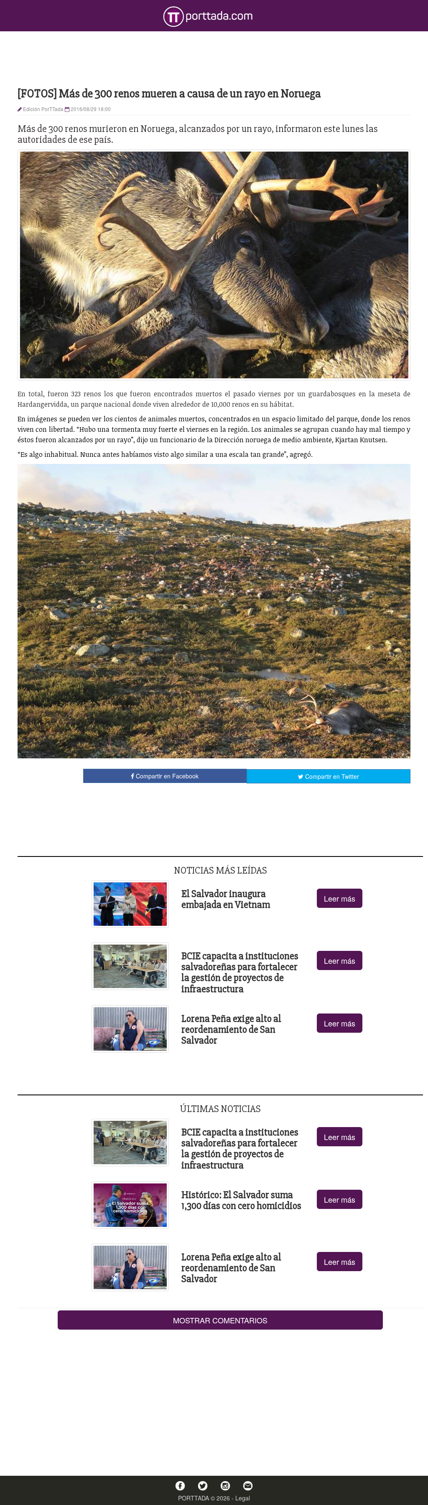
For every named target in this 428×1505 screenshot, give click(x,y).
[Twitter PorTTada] (202, 1486)
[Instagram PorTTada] (225, 1486)
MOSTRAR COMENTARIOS (220, 1320)
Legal (242, 1498)
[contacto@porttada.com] (247, 1486)
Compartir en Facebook (166, 776)
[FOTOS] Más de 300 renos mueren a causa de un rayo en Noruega (169, 93)
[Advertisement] (214, 58)
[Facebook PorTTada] (180, 1486)
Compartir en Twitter (331, 776)
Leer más (339, 898)
